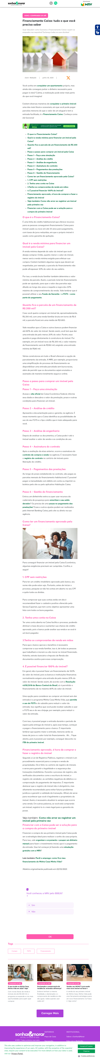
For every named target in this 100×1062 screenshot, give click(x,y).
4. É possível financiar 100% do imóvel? (45, 191)
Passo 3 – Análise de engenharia (42, 162)
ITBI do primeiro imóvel (33, 742)
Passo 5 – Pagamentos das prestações (44, 169)
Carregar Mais (50, 1013)
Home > (27, 16)
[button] (86, 1056)
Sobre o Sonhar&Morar (75, 1037)
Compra (14, 951)
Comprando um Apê (38, 16)
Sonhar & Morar (16, 2)
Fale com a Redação (74, 1041)
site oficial (35, 394)
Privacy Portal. (17, 1054)
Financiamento (46, 951)
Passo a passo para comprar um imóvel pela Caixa (50, 152)
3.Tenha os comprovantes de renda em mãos (47, 187)
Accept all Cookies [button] (86, 1046)
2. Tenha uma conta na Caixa (40, 184)
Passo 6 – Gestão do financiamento (43, 173)
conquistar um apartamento (50, 86)
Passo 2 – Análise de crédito (40, 159)
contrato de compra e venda (36, 455)
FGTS (29, 951)
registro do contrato (33, 458)
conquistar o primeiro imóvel (63, 104)
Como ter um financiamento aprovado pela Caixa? (50, 177)
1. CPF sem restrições (37, 180)
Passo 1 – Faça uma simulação (41, 155)
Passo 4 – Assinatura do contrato (42, 166)
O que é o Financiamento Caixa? (42, 134)
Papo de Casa (50, 1037)
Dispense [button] (86, 1051)
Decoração (49, 1041)
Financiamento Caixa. (53, 114)
